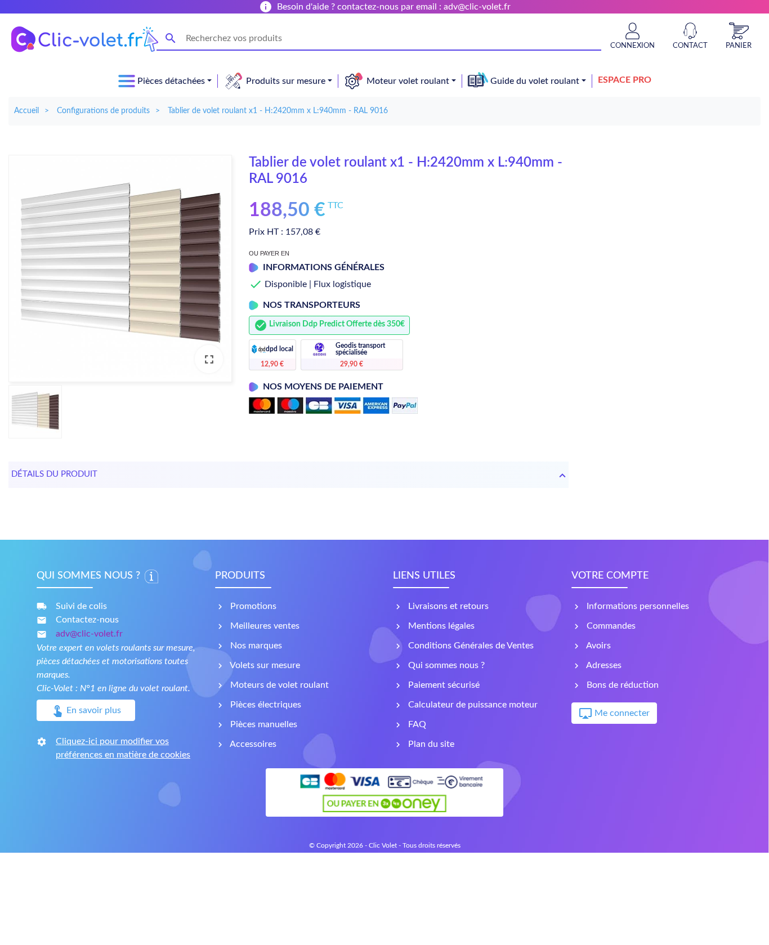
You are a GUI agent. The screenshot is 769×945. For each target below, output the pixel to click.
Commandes (610, 625)
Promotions (252, 606)
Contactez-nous (87, 619)
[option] (120, 268)
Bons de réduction (621, 684)
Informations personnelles (636, 606)
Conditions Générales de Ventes (470, 645)
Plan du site (430, 744)
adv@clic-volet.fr (89, 633)
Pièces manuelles (262, 724)
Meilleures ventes (263, 625)
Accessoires (252, 744)
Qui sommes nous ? (445, 665)
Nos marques (255, 645)
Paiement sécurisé (443, 684)
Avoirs (597, 645)
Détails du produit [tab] (54, 474)
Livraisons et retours (447, 606)
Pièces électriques (264, 704)
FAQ (416, 724)
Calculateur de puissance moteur (472, 704)
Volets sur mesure (264, 665)
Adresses (603, 665)
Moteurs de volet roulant (278, 684)
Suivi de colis (81, 606)
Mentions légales (440, 625)
